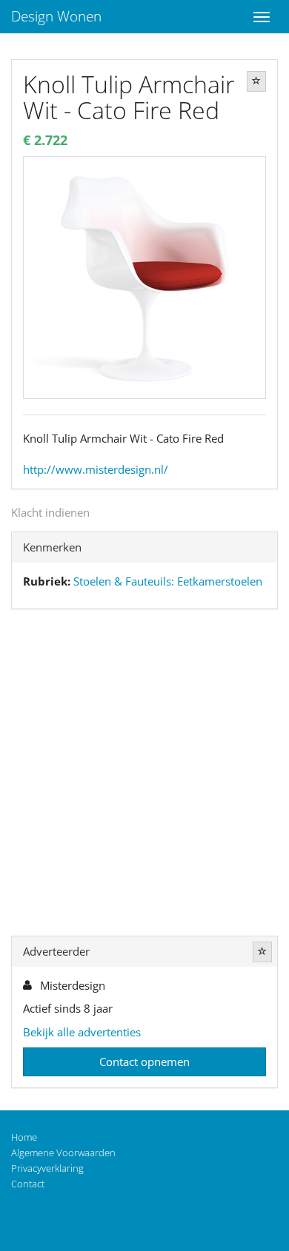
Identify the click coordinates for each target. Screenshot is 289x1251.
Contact (27, 1183)
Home (24, 1137)
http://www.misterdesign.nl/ (95, 469)
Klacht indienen (50, 512)
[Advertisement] (144, 775)
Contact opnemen (144, 1061)
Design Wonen (56, 16)
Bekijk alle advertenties (82, 1031)
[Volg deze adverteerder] (262, 952)
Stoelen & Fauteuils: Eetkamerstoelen (167, 581)
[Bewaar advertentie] (256, 81)
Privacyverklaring (47, 1168)
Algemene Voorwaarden (63, 1152)
